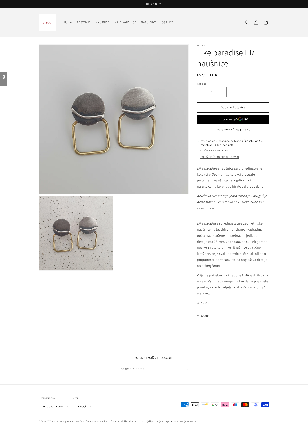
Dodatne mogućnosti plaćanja (233, 129)
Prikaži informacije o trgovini (219, 157)
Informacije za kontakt (186, 421)
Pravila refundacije (96, 421)
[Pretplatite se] (187, 369)
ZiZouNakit (53, 421)
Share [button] (205, 316)
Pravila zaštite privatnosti (125, 421)
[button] (247, 22)
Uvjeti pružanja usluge (157, 421)
